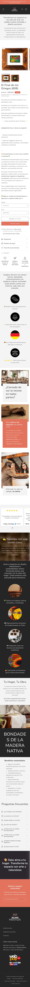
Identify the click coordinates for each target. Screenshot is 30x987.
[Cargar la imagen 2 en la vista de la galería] (15, 78)
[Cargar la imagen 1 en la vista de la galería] (6, 78)
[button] (3, 9)
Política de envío (16, 983)
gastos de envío (16, 94)
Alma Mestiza (13, 976)
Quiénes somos (7, 928)
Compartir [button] (6, 253)
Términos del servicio (22, 981)
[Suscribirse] (25, 899)
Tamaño (3, 202)
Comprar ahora (15, 223)
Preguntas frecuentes (9, 932)
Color (2, 209)
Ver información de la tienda (11, 233)
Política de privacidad (9, 981)
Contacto (6, 935)
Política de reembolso (17, 978)
